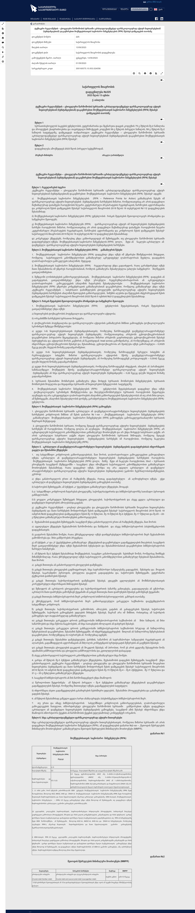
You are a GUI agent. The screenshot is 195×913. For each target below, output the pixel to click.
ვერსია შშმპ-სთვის (153, 1)
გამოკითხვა (105, 19)
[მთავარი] (48, 8)
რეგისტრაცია (139, 9)
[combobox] (159, 9)
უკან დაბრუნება (38, 24)
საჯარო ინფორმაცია (84, 19)
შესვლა (124, 9)
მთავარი (34, 19)
